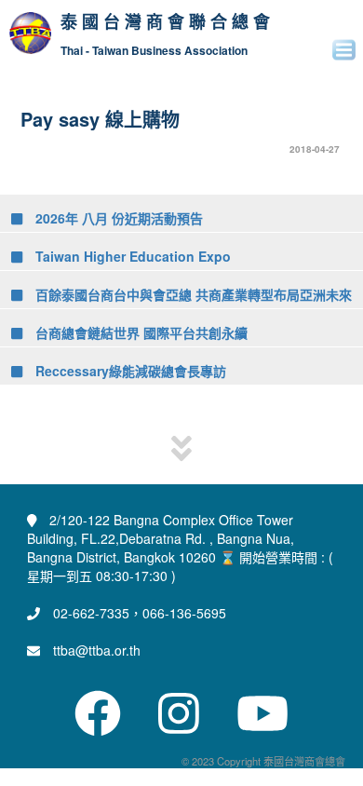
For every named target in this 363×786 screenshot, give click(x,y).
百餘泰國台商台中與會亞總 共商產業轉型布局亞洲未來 (192, 294)
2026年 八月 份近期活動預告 (117, 218)
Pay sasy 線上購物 (100, 118)
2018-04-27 (314, 149)
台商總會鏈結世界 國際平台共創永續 (140, 332)
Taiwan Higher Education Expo (131, 256)
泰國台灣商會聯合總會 (167, 22)
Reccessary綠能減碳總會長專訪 (129, 370)
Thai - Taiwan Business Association (154, 51)
